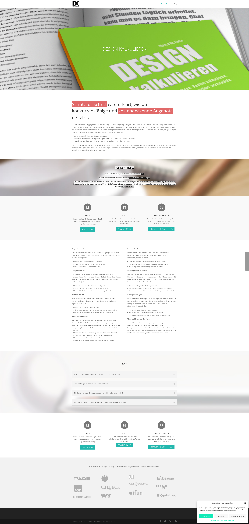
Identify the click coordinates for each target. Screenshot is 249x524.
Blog (175, 4)
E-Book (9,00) (87, 229)
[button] (245, 503)
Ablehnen (221, 516)
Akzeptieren (206, 516)
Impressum (231, 520)
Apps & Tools (165, 4)
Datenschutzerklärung (107, 521)
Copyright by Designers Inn (81, 521)
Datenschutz (224, 520)
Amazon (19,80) (124, 229)
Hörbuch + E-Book (161, 215)
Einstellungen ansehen (237, 516)
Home (156, 4)
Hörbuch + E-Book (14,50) (161, 229)
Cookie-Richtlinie (215, 520)
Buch (124, 215)
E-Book (87, 215)
